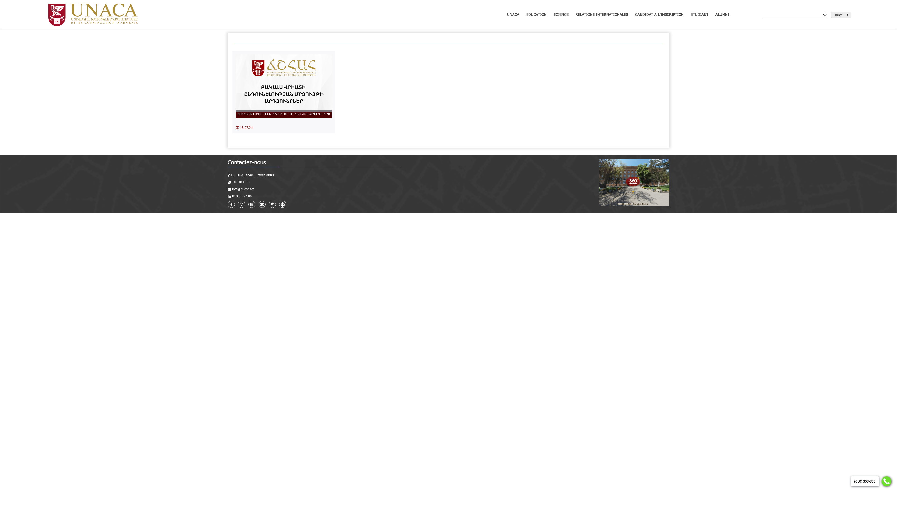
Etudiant (699, 14)
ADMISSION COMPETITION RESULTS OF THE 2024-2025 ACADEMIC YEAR (284, 113)
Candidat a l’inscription (659, 14)
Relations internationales (602, 14)
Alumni (722, 14)
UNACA (513, 14)
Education (536, 14)
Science (561, 14)
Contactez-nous (247, 162)
